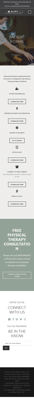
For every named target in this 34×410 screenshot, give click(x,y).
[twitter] (21, 319)
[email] (9, 319)
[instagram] (25, 319)
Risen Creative (18, 392)
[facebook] (13, 319)
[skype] (17, 319)
